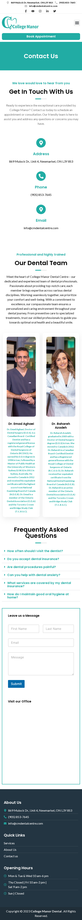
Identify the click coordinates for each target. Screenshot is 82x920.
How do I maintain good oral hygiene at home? (38, 596)
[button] (77, 23)
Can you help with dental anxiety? (33, 575)
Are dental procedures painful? (31, 567)
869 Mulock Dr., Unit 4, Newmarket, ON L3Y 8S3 (41, 161)
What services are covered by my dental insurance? (39, 584)
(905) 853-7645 (41, 194)
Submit (16, 684)
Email (41, 220)
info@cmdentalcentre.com (41, 228)
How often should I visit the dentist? (35, 551)
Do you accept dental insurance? (33, 559)
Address (41, 154)
